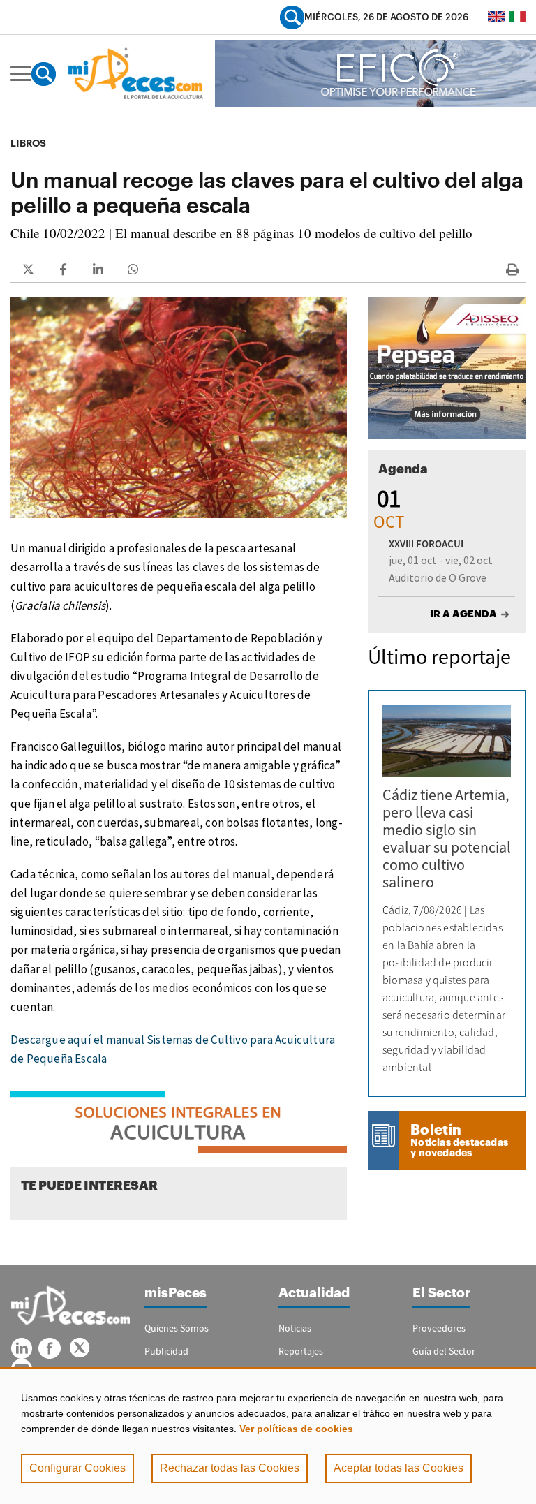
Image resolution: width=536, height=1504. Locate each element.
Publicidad (166, 1351)
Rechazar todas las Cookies (229, 1468)
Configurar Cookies (77, 1468)
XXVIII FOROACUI (426, 543)
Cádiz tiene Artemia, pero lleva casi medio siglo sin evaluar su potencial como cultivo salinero (446, 838)
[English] (496, 16)
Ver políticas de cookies (296, 1428)
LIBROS (28, 143)
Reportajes (300, 1351)
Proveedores (439, 1328)
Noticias (294, 1328)
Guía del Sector (443, 1351)
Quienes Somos (176, 1328)
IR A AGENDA (463, 614)
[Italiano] (517, 16)
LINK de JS (28, 269)
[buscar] (292, 17)
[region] (268, 1435)
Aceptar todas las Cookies (398, 1468)
